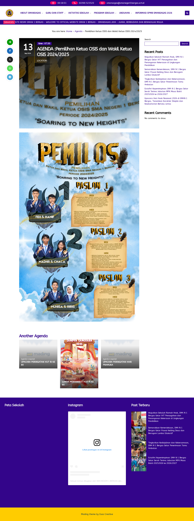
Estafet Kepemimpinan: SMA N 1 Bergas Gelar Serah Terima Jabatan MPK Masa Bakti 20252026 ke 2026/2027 (166, 91)
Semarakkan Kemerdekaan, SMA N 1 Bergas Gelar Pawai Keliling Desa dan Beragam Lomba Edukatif (165, 72)
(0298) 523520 (86, 3)
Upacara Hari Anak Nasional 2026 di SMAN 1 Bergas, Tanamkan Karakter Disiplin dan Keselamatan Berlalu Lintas (166, 101)
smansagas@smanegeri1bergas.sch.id (125, 3)
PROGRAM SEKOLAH (104, 13)
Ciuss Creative (106, 514)
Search (148, 39)
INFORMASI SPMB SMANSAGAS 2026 (153, 13)
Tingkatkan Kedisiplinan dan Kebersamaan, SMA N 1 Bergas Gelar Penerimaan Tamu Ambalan (165, 82)
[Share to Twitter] (10, 60)
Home (69, 31)
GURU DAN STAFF (54, 13)
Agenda (78, 31)
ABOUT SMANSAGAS (30, 13)
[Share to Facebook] (10, 51)
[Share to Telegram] (10, 77)
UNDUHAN (124, 13)
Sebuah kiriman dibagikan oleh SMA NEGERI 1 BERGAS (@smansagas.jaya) (102, 481)
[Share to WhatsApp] (10, 68)
